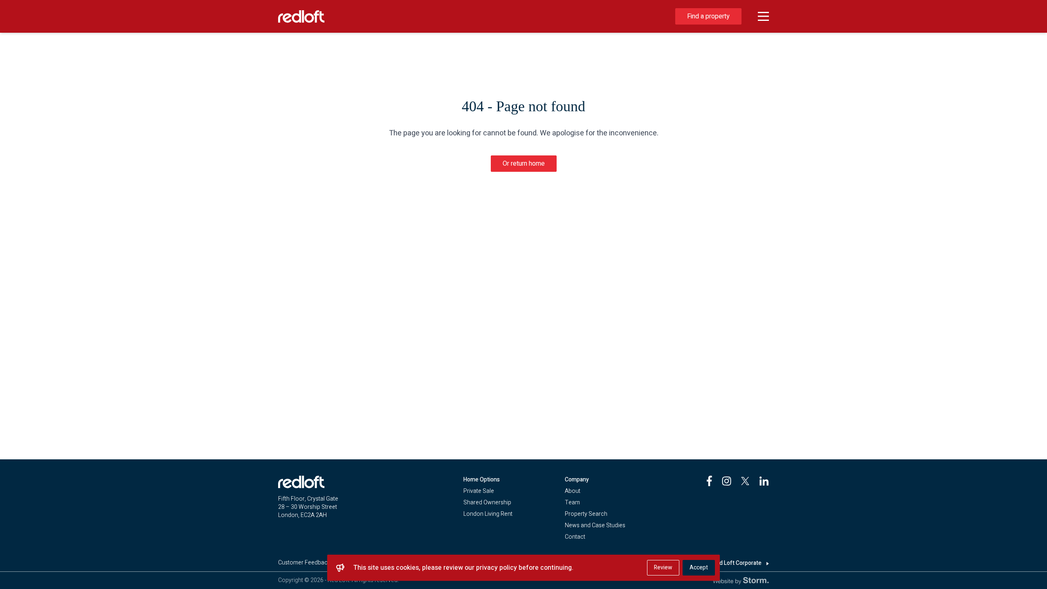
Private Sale (478, 491)
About (572, 491)
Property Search (586, 514)
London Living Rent (487, 514)
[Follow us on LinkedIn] (764, 481)
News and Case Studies (595, 525)
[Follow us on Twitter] (745, 481)
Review (663, 567)
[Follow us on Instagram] (726, 481)
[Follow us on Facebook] (709, 481)
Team (572, 502)
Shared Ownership (487, 502)
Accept (699, 567)
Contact (575, 537)
